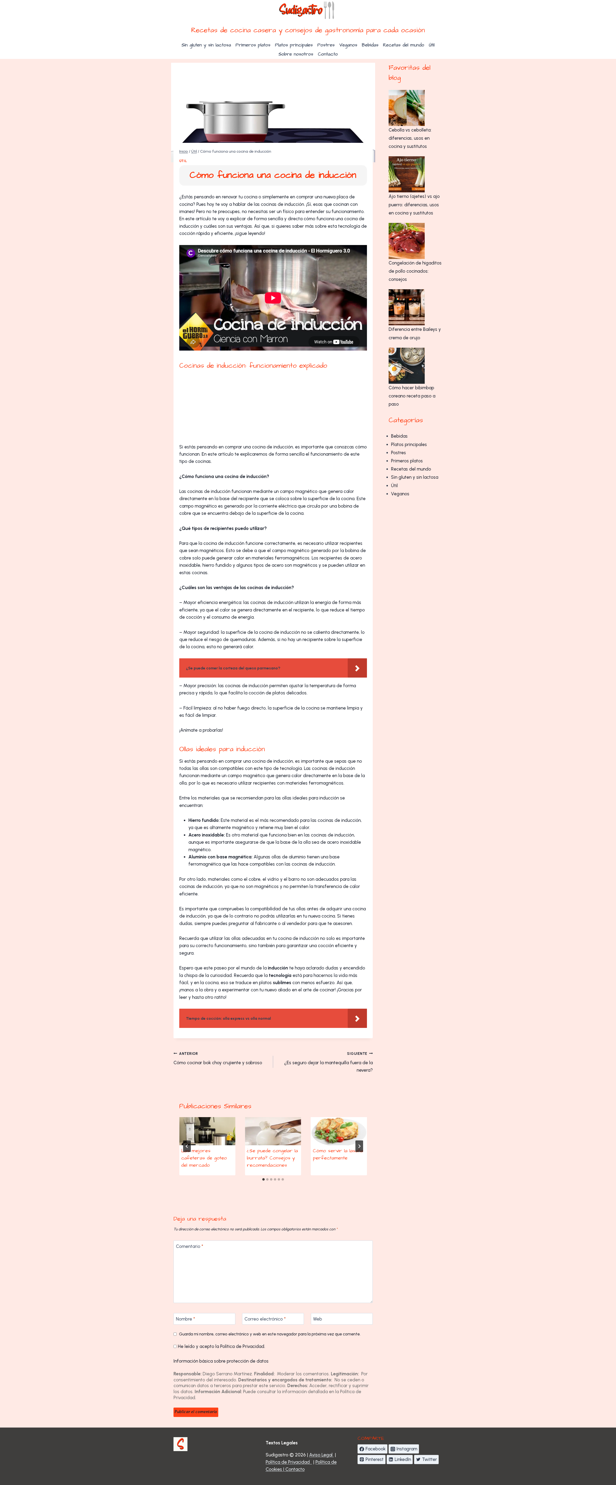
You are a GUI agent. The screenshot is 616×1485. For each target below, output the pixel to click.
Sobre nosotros (295, 54)
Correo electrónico (265, 1319)
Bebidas (370, 45)
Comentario (189, 1246)
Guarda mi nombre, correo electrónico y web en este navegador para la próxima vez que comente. (269, 1334)
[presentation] (207, 1131)
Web (317, 1319)
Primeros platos (253, 45)
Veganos (348, 45)
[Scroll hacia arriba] (598, 1453)
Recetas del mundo (403, 45)
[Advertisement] (273, 407)
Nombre (185, 1319)
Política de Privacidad (242, 1346)
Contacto (328, 54)
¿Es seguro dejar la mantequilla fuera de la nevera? (328, 1062)
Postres (326, 45)
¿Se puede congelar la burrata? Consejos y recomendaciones (272, 1158)
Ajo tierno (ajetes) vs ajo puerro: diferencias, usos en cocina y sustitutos (414, 204)
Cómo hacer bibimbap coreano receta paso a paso (412, 396)
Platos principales (294, 45)
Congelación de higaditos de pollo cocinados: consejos (415, 271)
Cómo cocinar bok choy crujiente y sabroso (217, 1058)
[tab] (263, 1179)
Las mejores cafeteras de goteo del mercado (204, 1158)
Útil (432, 45)
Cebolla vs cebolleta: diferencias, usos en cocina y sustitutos (410, 138)
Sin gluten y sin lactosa (206, 45)
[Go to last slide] (187, 1146)
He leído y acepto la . (221, 1346)
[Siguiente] (359, 1146)
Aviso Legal (321, 1455)
